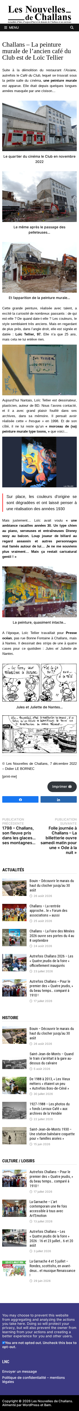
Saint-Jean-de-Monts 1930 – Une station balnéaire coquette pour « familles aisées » (52, 1134)
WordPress (31, 1405)
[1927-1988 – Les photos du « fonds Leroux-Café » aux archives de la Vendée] (14, 1104)
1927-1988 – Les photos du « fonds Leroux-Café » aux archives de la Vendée (50, 1108)
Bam (47, 1405)
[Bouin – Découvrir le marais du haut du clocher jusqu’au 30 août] (14, 881)
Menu (14, 27)
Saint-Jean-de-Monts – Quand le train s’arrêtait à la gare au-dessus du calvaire (52, 1058)
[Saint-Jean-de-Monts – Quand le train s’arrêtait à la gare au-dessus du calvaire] (14, 1054)
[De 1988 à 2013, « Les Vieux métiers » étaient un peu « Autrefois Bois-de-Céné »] (14, 1079)
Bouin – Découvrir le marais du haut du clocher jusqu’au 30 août (52, 885)
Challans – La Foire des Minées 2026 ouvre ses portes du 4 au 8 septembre (52, 936)
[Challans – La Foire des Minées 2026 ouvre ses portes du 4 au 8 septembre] (14, 931)
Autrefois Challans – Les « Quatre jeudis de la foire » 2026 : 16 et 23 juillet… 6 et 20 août (51, 1238)
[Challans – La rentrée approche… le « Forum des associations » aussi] (14, 906)
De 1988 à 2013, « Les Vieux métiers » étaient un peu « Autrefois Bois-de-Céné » (50, 1083)
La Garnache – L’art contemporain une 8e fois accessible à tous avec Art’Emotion (48, 1209)
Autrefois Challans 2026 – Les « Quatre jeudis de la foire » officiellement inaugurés (51, 961)
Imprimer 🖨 (62, 787)
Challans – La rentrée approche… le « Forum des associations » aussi (48, 911)
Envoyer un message (19, 1371)
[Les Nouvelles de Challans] (39, 14)
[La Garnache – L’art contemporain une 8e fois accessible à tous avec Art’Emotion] (14, 1202)
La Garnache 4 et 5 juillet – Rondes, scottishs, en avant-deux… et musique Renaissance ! (52, 1268)
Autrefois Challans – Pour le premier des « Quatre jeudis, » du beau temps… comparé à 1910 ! (51, 988)
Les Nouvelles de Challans (51, 1401)
